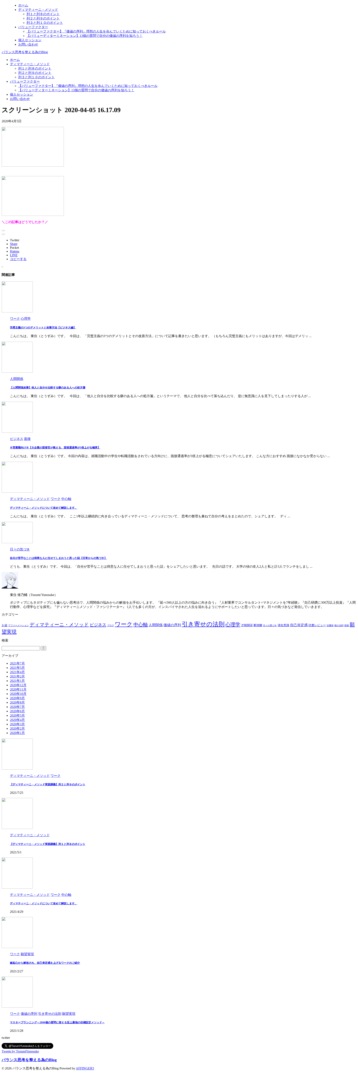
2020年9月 (17, 698)
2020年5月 (17, 715)
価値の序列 (172, 625)
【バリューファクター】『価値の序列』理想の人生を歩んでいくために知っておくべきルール (87, 86)
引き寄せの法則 (203, 624)
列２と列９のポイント (34, 72)
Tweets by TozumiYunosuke (20, 1051)
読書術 (330, 625)
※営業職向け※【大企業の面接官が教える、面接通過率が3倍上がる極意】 (55, 447)
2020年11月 (18, 689)
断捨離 (258, 625)
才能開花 (247, 625)
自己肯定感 (299, 625)
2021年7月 (17, 663)
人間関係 (156, 625)
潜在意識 (283, 625)
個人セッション (21, 94)
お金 (4, 625)
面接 (346, 625)
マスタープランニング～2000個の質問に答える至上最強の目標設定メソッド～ (57, 1022)
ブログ (110, 625)
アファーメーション (18, 625)
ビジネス (98, 624)
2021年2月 (17, 676)
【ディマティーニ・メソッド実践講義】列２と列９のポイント (47, 784)
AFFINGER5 (85, 1068)
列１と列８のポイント (34, 68)
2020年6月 (17, 711)
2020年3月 (17, 724)
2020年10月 (18, 694)
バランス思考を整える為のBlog (25, 52)
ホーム (15, 59)
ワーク (124, 624)
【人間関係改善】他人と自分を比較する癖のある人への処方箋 (47, 387)
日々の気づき (270, 625)
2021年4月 (17, 672)
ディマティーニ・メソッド (30, 64)
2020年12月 (18, 685)
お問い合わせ (20, 99)
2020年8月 (17, 702)
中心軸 (140, 624)
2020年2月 (17, 728)
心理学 (232, 624)
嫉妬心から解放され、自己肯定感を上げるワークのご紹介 (45, 962)
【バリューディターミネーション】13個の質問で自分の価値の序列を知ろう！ (76, 90)
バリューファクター (25, 81)
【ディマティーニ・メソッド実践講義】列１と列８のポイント (47, 844)
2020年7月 (17, 707)
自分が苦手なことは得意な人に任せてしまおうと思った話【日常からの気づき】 (58, 558)
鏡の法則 (338, 625)
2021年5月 (17, 667)
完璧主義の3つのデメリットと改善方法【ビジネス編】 (43, 327)
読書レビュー (317, 625)
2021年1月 (17, 680)
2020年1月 (17, 733)
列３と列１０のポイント (36, 77)
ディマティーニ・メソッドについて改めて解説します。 (43, 507)
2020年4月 (17, 720)
